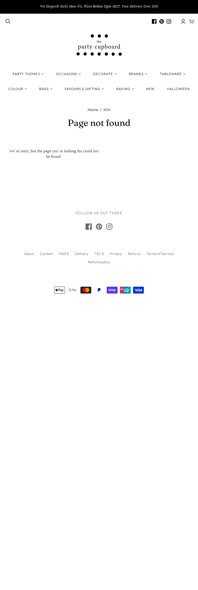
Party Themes (26, 74)
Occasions (66, 74)
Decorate (103, 74)
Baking (123, 89)
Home (93, 109)
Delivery (81, 253)
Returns (134, 253)
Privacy (116, 253)
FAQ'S (64, 253)
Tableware (171, 74)
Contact (46, 253)
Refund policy (99, 262)
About (29, 253)
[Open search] (8, 21)
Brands (136, 74)
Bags (44, 89)
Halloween (178, 89)
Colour (15, 89)
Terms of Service (160, 253)
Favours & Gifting (82, 89)
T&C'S (99, 253)
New (150, 89)
